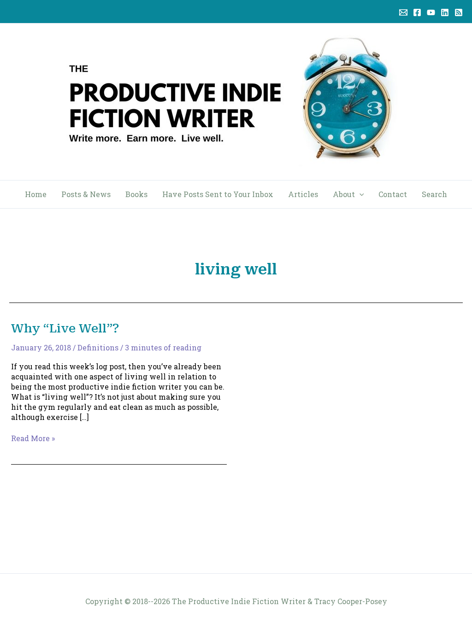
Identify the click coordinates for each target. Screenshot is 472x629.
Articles (303, 194)
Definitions (97, 347)
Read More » (33, 438)
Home (36, 194)
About (344, 194)
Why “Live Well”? (65, 328)
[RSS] (458, 12)
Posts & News (86, 194)
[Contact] (403, 12)
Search (434, 194)
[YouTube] (431, 12)
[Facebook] (417, 12)
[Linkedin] (445, 12)
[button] (359, 194)
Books (136, 194)
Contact (392, 194)
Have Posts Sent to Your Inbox (217, 194)
